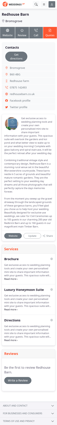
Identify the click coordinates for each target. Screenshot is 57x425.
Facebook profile (20, 100)
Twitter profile (18, 107)
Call (36, 35)
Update (32, 235)
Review (22, 35)
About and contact (15, 405)
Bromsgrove (13, 21)
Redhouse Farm (19, 81)
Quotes (50, 35)
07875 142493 (18, 87)
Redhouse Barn (15, 14)
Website (7, 35)
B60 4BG (15, 74)
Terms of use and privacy (18, 421)
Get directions (16, 56)
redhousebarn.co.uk (22, 94)
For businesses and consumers (22, 413)
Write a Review (18, 380)
